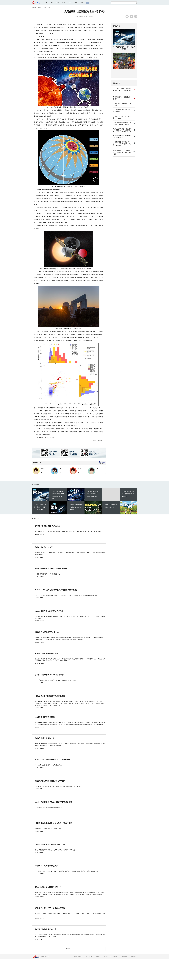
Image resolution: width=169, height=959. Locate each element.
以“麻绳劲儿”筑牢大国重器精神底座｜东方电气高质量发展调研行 (122, 90)
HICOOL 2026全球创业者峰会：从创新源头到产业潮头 (56, 590)
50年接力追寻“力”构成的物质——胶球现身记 (52, 760)
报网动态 (98, 956)
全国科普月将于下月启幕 (45, 717)
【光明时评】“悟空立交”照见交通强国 (50, 696)
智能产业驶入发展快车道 (45, 738)
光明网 (81, 16)
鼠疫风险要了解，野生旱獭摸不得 (48, 887)
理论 (63, 2)
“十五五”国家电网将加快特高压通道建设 (51, 568)
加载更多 (68, 948)
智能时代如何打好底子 (44, 547)
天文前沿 (43, 7)
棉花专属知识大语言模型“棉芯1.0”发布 (50, 781)
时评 (58, 2)
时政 (46, 2)
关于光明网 (89, 956)
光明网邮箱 (124, 956)
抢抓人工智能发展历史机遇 (45, 929)
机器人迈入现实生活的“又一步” (47, 632)
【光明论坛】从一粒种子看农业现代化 (50, 844)
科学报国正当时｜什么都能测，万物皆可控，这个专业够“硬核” (122, 152)
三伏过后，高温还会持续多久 (46, 866)
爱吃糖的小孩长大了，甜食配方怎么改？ (51, 908)
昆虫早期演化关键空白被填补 (46, 653)
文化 (69, 2)
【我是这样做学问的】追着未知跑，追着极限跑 (53, 823)
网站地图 (133, 956)
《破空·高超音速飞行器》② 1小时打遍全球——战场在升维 (40, 507)
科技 (75, 2)
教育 (81, 2)
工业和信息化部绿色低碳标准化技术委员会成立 (53, 802)
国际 (52, 2)
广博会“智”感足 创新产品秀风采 (47, 526)
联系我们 (106, 956)
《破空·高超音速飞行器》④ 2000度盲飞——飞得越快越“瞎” (93, 494)
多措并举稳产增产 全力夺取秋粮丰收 (49, 675)
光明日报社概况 (78, 956)
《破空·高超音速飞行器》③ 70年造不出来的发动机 (128, 494)
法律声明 (114, 956)
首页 (33, 7)
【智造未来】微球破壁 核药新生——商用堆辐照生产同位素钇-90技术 (122, 144)
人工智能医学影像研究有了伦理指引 (49, 611)
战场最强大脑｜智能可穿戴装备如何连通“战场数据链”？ (76, 507)
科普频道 (37, 7)
